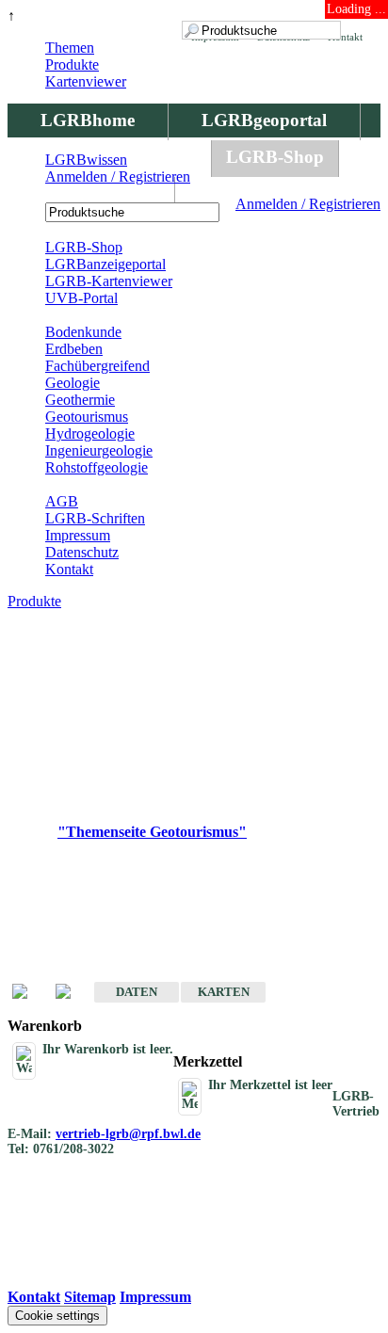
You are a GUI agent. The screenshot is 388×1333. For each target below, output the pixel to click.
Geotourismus (86, 417)
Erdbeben (74, 349)
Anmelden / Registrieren (307, 204)
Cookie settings (57, 1316)
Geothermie (80, 400)
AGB (61, 501)
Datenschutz (82, 552)
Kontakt (69, 569)
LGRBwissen (90, 193)
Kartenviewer (85, 81)
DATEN (136, 992)
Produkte (72, 64)
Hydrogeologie (90, 434)
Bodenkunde (83, 332)
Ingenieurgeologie (99, 450)
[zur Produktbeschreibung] (29, 993)
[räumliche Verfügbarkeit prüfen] (72, 993)
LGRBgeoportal (264, 120)
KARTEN (224, 992)
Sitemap (90, 1297)
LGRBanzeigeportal (105, 264)
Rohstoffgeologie (96, 467)
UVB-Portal (81, 298)
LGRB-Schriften (95, 518)
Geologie (72, 383)
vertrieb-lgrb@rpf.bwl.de (128, 1134)
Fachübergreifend (97, 366)
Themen (69, 48)
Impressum (77, 535)
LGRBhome (87, 120)
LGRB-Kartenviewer (108, 281)
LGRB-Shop (275, 157)
